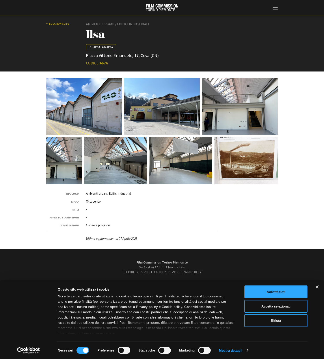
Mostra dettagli (230, 350)
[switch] (124, 350)
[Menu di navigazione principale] (275, 8)
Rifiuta (276, 320)
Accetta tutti (276, 292)
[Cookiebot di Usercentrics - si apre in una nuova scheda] (28, 350)
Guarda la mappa (101, 47)
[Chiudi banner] (317, 287)
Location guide (59, 23)
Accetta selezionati (275, 306)
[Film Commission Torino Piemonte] (162, 7)
